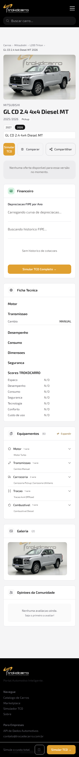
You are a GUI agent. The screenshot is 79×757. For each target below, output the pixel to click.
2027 (8, 127)
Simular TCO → (61, 749)
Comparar (33, 149)
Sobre (7, 714)
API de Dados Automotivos (20, 730)
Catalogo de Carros (16, 697)
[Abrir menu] (72, 8)
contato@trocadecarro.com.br (23, 736)
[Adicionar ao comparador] (39, 749)
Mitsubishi (20, 45)
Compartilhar (63, 149)
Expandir (66, 433)
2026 (20, 127)
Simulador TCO (13, 708)
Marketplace (11, 703)
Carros (7, 45)
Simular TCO (9, 149)
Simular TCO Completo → (39, 269)
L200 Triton (36, 45)
